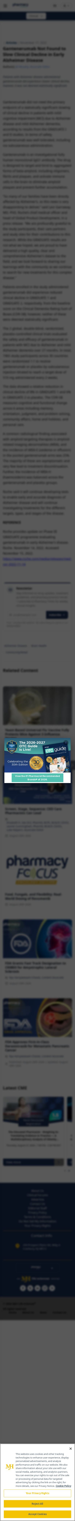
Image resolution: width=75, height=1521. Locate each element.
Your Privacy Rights (37, 1493)
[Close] (71, 1449)
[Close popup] (65, 742)
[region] (37, 1482)
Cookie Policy (63, 1486)
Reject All (37, 1503)
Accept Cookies (37, 1514)
